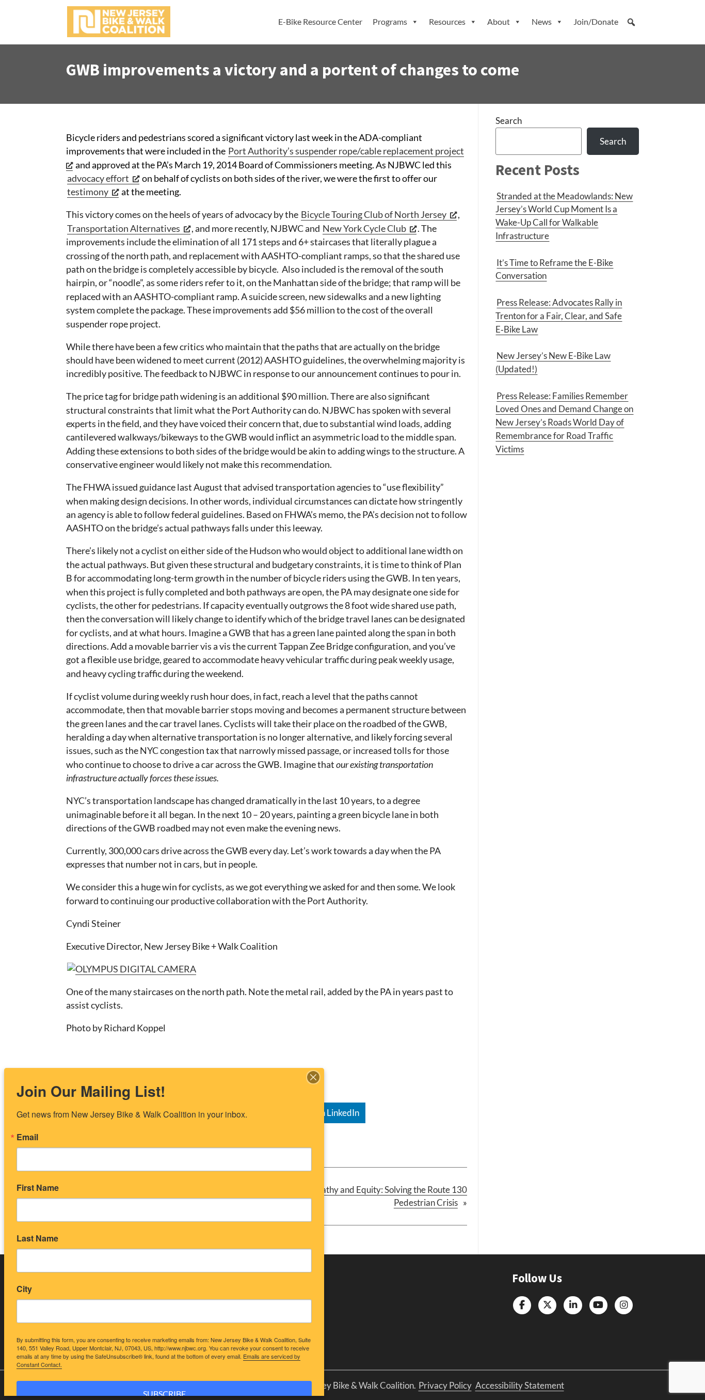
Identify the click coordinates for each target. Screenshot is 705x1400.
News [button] (542, 21)
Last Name (37, 1238)
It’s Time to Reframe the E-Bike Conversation (554, 269)
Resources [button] (447, 21)
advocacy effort (98, 178)
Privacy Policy (445, 1385)
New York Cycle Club (364, 228)
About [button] (498, 21)
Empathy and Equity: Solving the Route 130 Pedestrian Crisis (386, 1196)
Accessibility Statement (519, 1385)
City (24, 1289)
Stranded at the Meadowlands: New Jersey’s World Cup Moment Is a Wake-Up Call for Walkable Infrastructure (564, 216)
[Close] (313, 1077)
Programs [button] (390, 21)
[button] (631, 22)
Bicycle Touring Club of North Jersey (373, 214)
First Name (38, 1188)
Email (27, 1137)
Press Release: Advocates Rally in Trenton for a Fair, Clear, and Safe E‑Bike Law (558, 316)
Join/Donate (595, 21)
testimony (87, 191)
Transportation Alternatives (123, 228)
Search (508, 120)
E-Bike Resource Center (320, 21)
